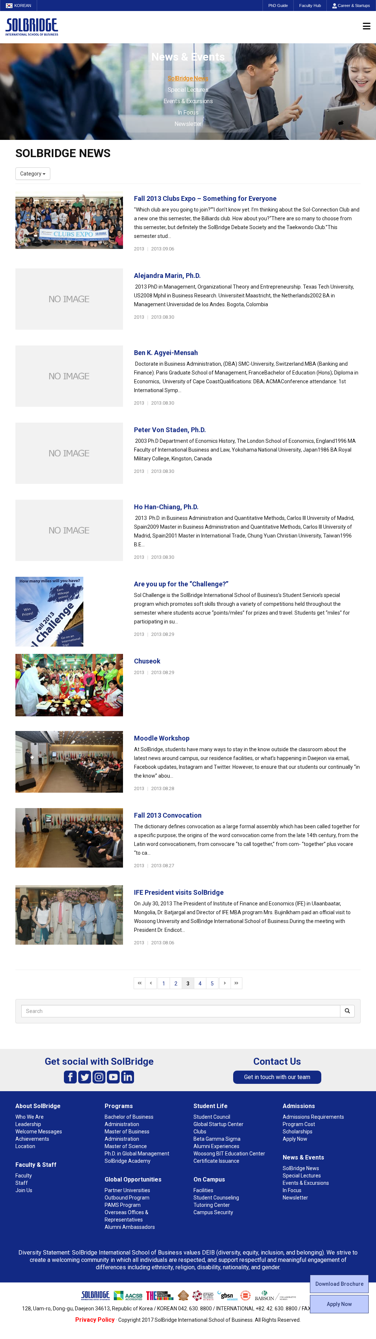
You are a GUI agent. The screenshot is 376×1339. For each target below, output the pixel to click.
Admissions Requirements (313, 1117)
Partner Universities (127, 1190)
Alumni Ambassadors (130, 1227)
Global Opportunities (133, 1179)
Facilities (203, 1190)
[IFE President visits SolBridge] (69, 920)
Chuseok (147, 661)
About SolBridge (38, 1106)
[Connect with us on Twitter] (84, 1076)
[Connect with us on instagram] (99, 1076)
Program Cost (299, 1124)
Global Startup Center (218, 1124)
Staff (21, 1183)
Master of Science (126, 1146)
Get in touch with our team (277, 1077)
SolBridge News (188, 78)
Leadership (28, 1124)
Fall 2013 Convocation (168, 815)
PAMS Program (123, 1205)
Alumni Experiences (216, 1146)
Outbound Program (127, 1198)
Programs (119, 1106)
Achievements (32, 1139)
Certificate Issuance (216, 1161)
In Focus (188, 112)
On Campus (209, 1179)
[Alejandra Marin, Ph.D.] (69, 303)
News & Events (303, 1157)
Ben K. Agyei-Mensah (166, 353)
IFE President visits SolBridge (179, 892)
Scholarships (297, 1131)
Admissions (299, 1106)
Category (31, 174)
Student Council (212, 1117)
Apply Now (339, 1304)
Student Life (211, 1106)
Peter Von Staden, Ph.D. (170, 430)
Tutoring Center (212, 1205)
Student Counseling (216, 1198)
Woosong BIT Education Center (229, 1154)
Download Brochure (339, 1284)
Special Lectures (188, 89)
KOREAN (22, 5)
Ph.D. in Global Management (137, 1154)
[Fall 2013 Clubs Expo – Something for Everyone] (69, 226)
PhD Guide (278, 5)
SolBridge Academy (128, 1161)
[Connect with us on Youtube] (113, 1076)
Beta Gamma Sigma (217, 1139)
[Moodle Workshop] (69, 766)
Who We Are (29, 1117)
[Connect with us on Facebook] (70, 1076)
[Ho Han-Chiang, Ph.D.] (69, 534)
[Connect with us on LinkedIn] (127, 1076)
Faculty (23, 1176)
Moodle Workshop (161, 738)
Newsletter (188, 123)
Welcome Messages (38, 1131)
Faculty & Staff (36, 1164)
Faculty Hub (310, 5)
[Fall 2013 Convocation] (69, 843)
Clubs (200, 1131)
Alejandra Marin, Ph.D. (167, 275)
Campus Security (213, 1212)
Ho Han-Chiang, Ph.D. (166, 507)
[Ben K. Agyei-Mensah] (69, 380)
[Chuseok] (69, 689)
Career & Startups (353, 5)
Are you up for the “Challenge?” (181, 584)
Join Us (23, 1190)
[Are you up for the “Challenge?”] (69, 612)
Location (25, 1146)
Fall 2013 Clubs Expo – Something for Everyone (205, 198)
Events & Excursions (188, 101)
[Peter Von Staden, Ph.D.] (69, 457)
